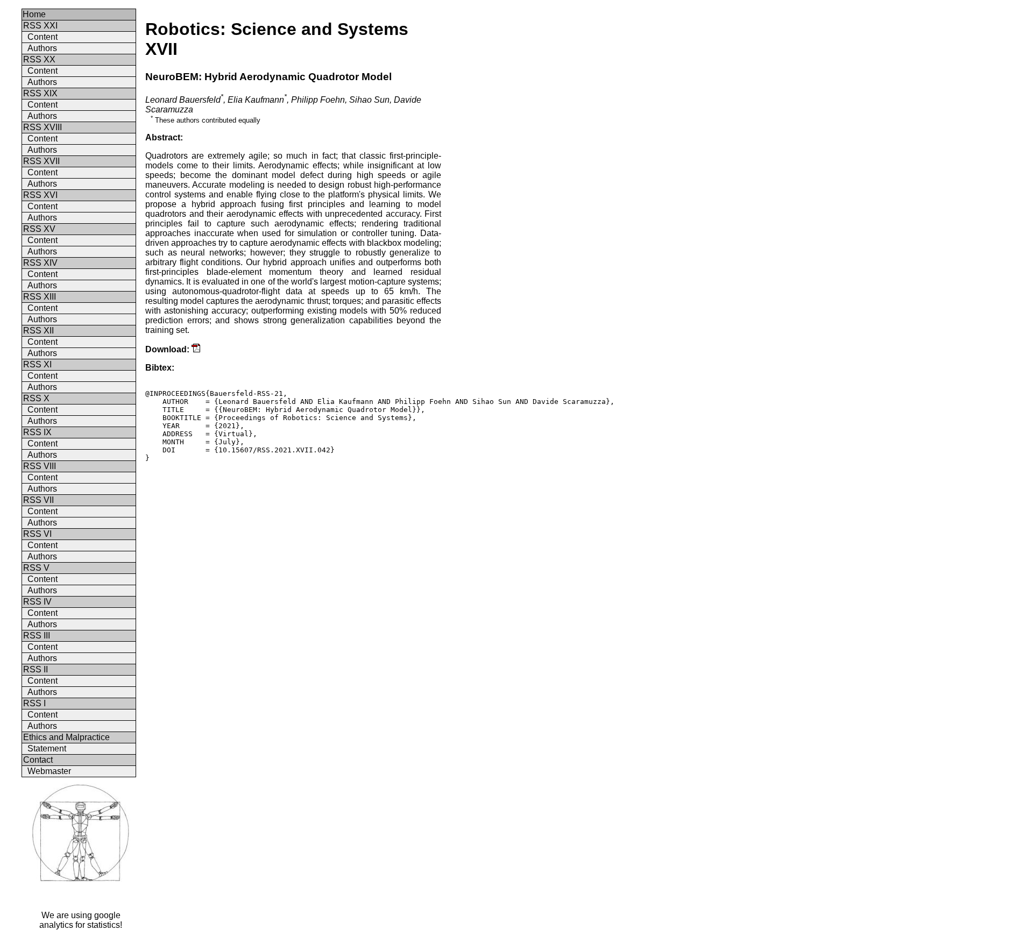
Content (42, 36)
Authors (42, 48)
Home (34, 14)
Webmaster (49, 771)
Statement (46, 748)
